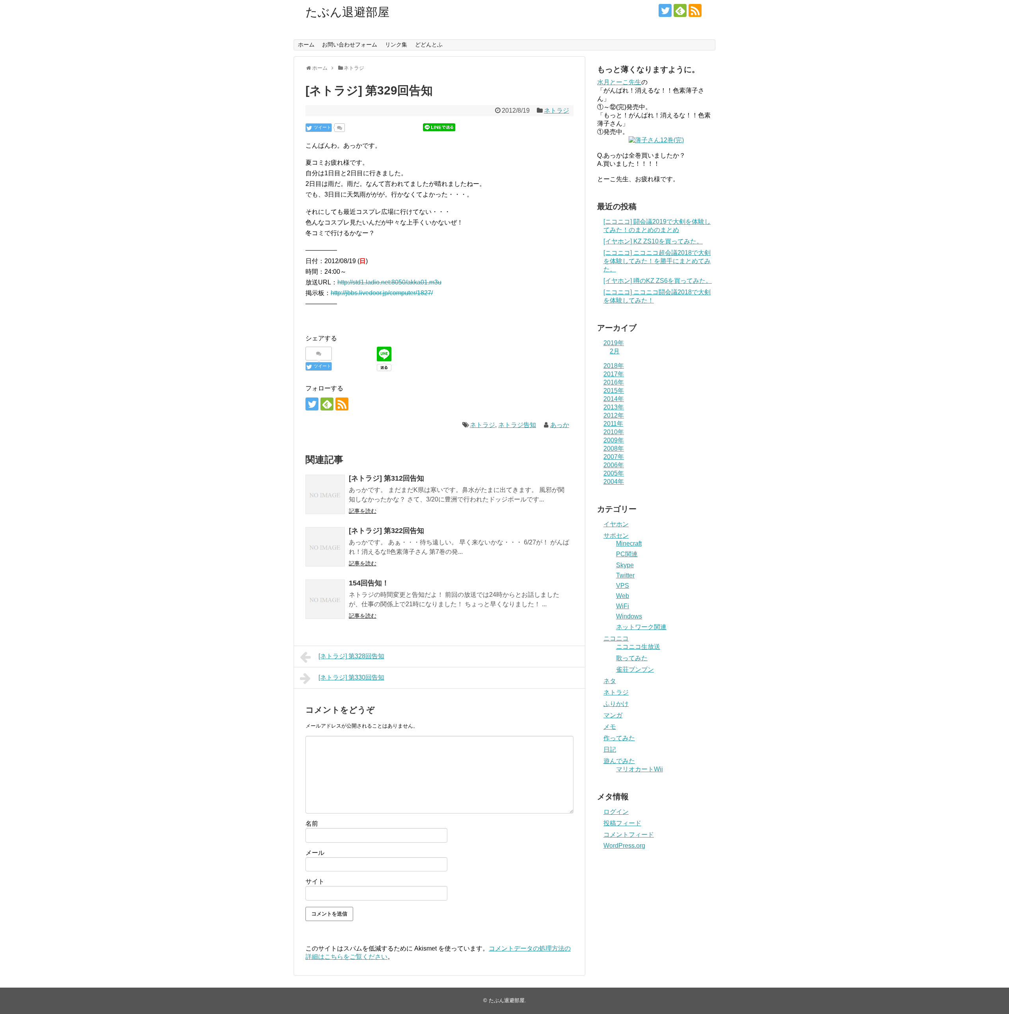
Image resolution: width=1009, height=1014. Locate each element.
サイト (314, 881)
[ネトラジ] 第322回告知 (386, 531)
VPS (622, 585)
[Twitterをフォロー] (665, 10)
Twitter (625, 575)
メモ (609, 726)
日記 (609, 749)
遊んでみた (619, 761)
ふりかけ (616, 703)
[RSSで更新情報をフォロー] (695, 10)
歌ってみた (632, 658)
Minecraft (629, 543)
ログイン (616, 811)
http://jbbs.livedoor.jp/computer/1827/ (382, 293)
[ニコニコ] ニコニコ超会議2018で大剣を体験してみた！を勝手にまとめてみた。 (657, 261)
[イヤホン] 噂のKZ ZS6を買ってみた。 (657, 280)
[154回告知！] (325, 599)
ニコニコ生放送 (638, 646)
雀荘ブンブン (635, 669)
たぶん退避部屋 (347, 12)
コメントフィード (628, 834)
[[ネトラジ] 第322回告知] (325, 546)
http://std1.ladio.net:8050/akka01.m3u (389, 282)
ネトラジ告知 (517, 425)
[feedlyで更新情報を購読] (680, 10)
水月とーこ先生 (619, 82)
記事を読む (362, 511)
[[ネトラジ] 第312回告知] (325, 494)
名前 (311, 823)
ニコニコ (616, 638)
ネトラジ (556, 110)
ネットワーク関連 (641, 627)
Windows (629, 616)
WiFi (622, 606)
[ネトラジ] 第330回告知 (351, 677)
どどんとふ (429, 44)
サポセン (616, 535)
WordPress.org (624, 845)
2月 (615, 351)
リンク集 (396, 44)
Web (622, 595)
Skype (625, 565)
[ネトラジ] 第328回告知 (351, 656)
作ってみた (619, 738)
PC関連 (627, 554)
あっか (559, 425)
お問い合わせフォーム (349, 44)
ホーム (306, 44)
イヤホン (616, 524)
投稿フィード (622, 823)
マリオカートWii (639, 769)
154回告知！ (369, 583)
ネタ (609, 681)
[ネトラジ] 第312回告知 (386, 478)
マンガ (612, 715)
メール (314, 852)
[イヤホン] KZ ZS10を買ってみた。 (653, 241)
